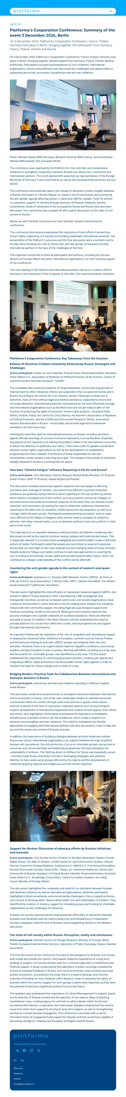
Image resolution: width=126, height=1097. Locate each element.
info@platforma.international (30, 1043)
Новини (18, 1073)
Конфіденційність (24, 1083)
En (15, 1060)
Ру (22, 1060)
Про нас (18, 1068)
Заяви (17, 1078)
